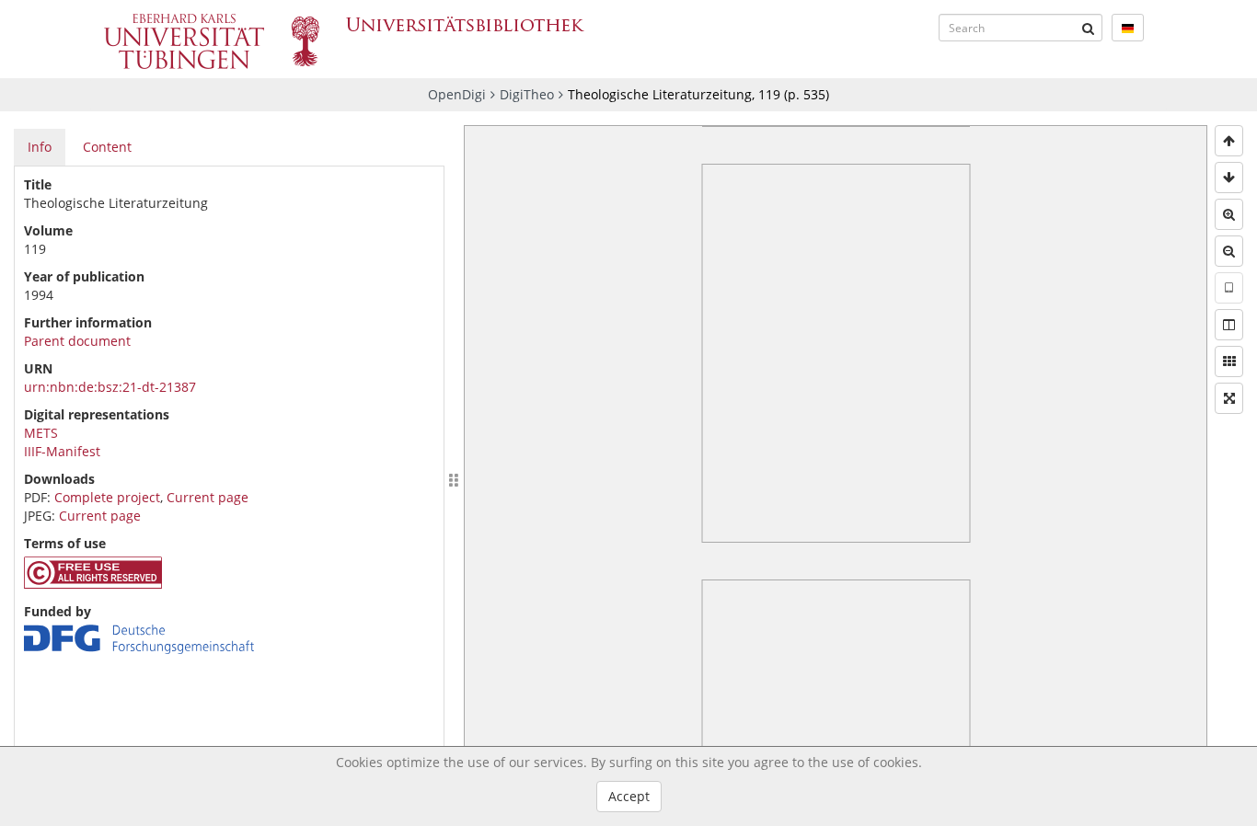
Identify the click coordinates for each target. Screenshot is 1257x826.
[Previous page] (1229, 140)
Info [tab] (40, 146)
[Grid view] (1229, 361)
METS (41, 433)
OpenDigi (457, 94)
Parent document (77, 341)
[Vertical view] (1229, 288)
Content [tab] (107, 146)
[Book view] (1229, 324)
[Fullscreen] (1229, 398)
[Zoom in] (1229, 214)
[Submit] (1088, 27)
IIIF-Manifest (62, 451)
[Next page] (1229, 177)
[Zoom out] (1229, 251)
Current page (207, 497)
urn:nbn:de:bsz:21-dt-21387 (110, 387)
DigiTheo (527, 94)
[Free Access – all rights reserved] (93, 583)
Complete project (107, 497)
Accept (629, 796)
